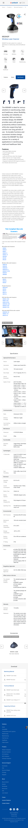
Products (9, 7)
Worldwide (4, 786)
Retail (3, 727)
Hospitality (4, 729)
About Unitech (5, 782)
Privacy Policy (14, 814)
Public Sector (5, 742)
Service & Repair (6, 770)
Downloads (4, 766)
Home (3, 7)
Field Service (5, 738)
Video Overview (8, 322)
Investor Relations (6, 800)
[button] (3, 90)
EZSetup (4, 772)
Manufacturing (5, 736)
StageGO (4, 774)
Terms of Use (14, 816)
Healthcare (4, 740)
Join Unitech (5, 793)
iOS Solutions (5, 754)
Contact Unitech (5, 803)
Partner (4, 797)
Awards (4, 784)
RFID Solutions (5, 756)
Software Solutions (6, 758)
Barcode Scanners (18, 7)
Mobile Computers (6, 749)
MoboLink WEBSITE (14, 812)
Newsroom (4, 788)
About (3, 779)
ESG (3, 790)
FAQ (3, 768)
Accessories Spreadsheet (11, 636)
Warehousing (5, 733)
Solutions (4, 724)
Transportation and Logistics (9, 731)
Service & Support (6, 763)
